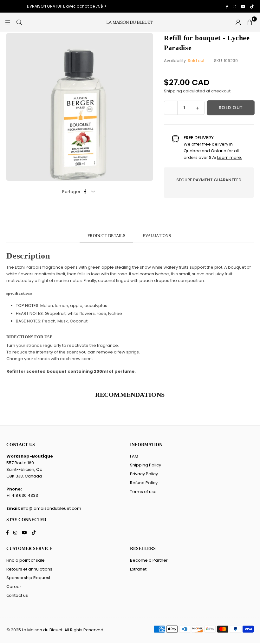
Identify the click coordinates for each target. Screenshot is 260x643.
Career (13, 587)
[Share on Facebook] (85, 192)
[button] (249, 22)
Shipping (173, 91)
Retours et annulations (29, 569)
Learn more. (229, 157)
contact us (17, 595)
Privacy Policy (144, 474)
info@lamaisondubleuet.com (51, 508)
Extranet (138, 569)
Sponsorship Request (28, 578)
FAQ (134, 456)
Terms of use (143, 492)
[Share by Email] (93, 192)
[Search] (19, 22)
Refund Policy (144, 483)
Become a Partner (149, 560)
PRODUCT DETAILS (106, 235)
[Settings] (238, 22)
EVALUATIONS (157, 235)
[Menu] (7, 22)
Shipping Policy (145, 465)
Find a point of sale (25, 560)
